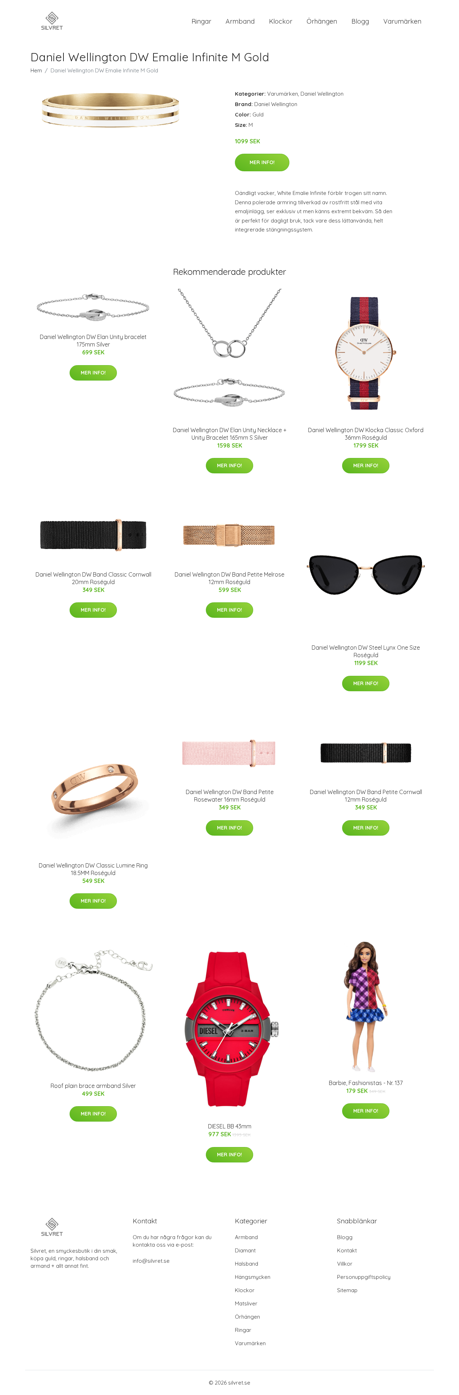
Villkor (344, 1263)
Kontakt (347, 1250)
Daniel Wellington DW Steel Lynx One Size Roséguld (366, 651)
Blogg (360, 21)
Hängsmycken (252, 1277)
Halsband (246, 1263)
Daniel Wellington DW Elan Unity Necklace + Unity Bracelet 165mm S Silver (230, 433)
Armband (240, 21)
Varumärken (402, 21)
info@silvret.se (151, 1260)
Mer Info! (262, 162)
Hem (36, 70)
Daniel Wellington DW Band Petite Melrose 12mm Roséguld (229, 578)
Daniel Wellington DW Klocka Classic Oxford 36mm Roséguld (365, 433)
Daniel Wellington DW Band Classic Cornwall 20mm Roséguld (93, 578)
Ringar (201, 21)
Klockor (280, 21)
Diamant (245, 1250)
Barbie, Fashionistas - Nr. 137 (366, 1082)
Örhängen (322, 21)
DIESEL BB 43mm (229, 1126)
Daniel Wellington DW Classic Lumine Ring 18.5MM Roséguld (93, 869)
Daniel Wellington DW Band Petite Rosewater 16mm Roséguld (230, 795)
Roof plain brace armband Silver (93, 1085)
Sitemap (347, 1290)
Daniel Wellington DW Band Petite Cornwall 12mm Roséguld (366, 795)
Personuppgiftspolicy (364, 1277)
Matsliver (246, 1303)
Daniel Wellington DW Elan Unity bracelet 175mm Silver (93, 340)
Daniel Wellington (322, 93)
